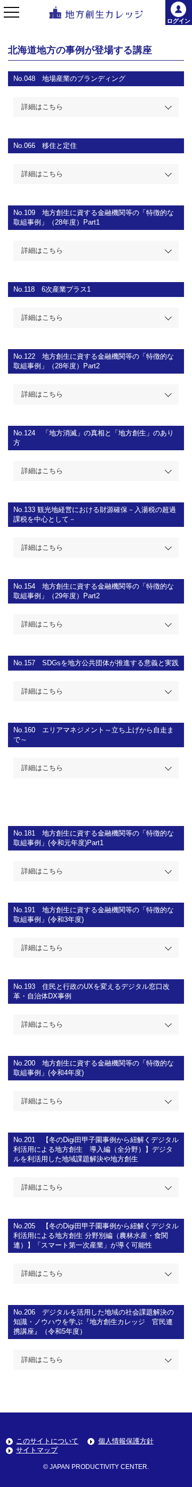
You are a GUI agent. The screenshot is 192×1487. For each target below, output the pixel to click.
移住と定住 (59, 146)
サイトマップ (37, 1450)
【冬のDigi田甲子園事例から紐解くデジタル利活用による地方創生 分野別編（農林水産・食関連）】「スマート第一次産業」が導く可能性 (96, 1235)
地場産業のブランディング (83, 78)
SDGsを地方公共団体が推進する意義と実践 (110, 663)
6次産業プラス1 (66, 289)
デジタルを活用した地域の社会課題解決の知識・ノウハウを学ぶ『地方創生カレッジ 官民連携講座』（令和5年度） (93, 1321)
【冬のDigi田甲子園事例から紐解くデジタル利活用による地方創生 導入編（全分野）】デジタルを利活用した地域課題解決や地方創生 (96, 1149)
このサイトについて (47, 1441)
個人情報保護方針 (126, 1441)
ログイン (178, 21)
